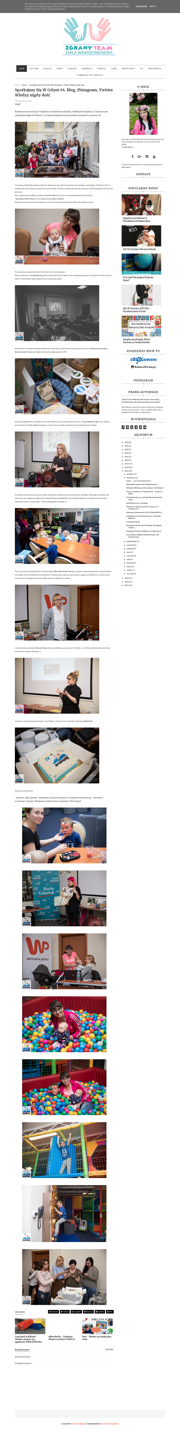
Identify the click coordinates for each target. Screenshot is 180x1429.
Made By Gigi (92, 421)
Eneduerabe (44, 798)
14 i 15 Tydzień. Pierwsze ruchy (139, 249)
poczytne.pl (19, 801)
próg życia (54, 798)
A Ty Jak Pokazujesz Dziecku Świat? (138, 279)
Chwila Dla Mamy (133, 522)
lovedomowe (74, 798)
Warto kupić (128, 68)
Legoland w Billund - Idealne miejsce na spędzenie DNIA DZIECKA (28, 1339)
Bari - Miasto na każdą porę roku (96, 1337)
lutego (130, 570)
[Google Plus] (140, 156)
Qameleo (33, 798)
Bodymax (20, 798)
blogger (109, 1349)
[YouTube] (154, 156)
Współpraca (154, 68)
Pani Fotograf (75, 801)
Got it (153, 6)
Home (21, 68)
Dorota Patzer (41, 648)
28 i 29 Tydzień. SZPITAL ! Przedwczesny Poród (136, 310)
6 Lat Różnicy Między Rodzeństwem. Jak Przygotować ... (142, 535)
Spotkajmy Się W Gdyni (25, 199)
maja (129, 559)
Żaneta (61, 199)
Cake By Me (88, 721)
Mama (59, 68)
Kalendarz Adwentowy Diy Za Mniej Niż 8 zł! (144, 512)
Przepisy (101, 68)
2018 (127, 467)
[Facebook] (132, 156)
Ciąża (114, 68)
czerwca (130, 556)
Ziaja (27, 798)
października (132, 541)
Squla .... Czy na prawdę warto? (138, 481)
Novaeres (63, 798)
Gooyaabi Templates (109, 1424)
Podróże (72, 68)
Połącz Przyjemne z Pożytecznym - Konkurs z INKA (144, 492)
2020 (127, 460)
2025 (127, 446)
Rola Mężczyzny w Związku (137, 503)
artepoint (29, 801)
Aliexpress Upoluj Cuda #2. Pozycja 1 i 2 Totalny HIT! (142, 507)
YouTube (33, 68)
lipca (129, 552)
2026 (127, 442)
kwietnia (130, 563)
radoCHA (64, 498)
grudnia (130, 474)
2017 (127, 471)
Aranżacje (87, 68)
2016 (127, 578)
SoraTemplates (78, 1424)
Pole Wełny (98, 798)
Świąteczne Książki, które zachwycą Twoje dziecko (136, 341)
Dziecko (47, 68)
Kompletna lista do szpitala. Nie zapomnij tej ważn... (144, 498)
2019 (127, 464)
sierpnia (130, 548)
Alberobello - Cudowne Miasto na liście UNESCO (61, 1337)
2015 (127, 582)
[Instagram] (147, 156)
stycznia (130, 573)
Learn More (141, 6)
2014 (127, 585)
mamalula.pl (64, 801)
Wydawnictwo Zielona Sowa (46, 801)
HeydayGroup (85, 798)
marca (129, 566)
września (130, 545)
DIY (141, 68)
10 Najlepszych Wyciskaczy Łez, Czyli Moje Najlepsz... (143, 517)
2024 (127, 449)
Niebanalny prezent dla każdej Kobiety (141, 484)
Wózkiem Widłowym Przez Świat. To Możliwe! (145, 488)
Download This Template (90, 75)
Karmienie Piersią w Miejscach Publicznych (143, 531)
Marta (54, 199)
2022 (127, 453)
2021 (127, 456)
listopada (131, 477)
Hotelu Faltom (51, 195)
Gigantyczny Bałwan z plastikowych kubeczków (136, 219)
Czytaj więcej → (128, 147)
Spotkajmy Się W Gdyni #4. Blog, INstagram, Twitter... (144, 526)
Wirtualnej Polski (61, 571)
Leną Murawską (36, 275)
